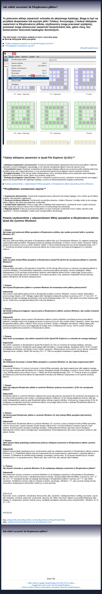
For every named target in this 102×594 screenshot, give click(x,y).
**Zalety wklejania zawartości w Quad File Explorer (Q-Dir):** (29, 43)
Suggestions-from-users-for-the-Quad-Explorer (51, 585)
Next (84, 48)
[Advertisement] (51, 557)
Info (57, 520)
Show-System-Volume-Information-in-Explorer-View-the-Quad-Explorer (51, 587)
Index (89, 48)
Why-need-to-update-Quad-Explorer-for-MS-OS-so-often (51, 583)
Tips (52, 520)
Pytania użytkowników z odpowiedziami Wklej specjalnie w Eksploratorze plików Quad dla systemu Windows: (49, 184)
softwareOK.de (13, 520)
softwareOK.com (28, 520)
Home (95, 48)
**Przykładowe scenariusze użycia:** (20, 46)
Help (63, 520)
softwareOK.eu (43, 520)
